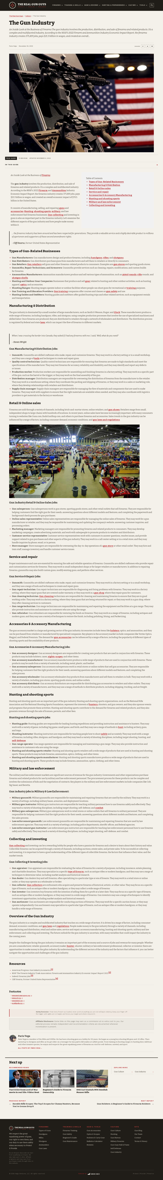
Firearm (43, 190)
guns (62, 208)
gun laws (47, 926)
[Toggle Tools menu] (146, 5)
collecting (58, 215)
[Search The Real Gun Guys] (152, 5)
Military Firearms (117, 1141)
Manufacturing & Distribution (104, 185)
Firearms (56, 5)
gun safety (111, 291)
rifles (106, 257)
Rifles (41, 1138)
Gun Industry (116, 1152)
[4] (57, 979)
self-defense (19, 740)
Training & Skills (72, 5)
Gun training (61, 291)
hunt (120, 727)
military (56, 211)
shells (24, 278)
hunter (70, 946)
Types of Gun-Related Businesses (106, 182)
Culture (132, 5)
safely (104, 734)
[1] (52, 969)
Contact (137, 1138)
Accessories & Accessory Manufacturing (110, 195)
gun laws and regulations (106, 420)
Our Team (138, 1134)
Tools (142, 5)
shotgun (16, 278)
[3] (32, 976)
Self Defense (116, 1148)
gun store (108, 546)
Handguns (43, 1134)
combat (99, 808)
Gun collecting (17, 845)
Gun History (115, 1138)
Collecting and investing (102, 205)
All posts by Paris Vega (30, 1048)
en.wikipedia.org (17, 1003)
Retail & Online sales (100, 188)
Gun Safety (67, 1134)
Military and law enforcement (105, 202)
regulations (63, 926)
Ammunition (59, 190)
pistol (125, 274)
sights (51, 656)
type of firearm (76, 871)
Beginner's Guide (70, 1138)
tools (36, 358)
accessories (17, 211)
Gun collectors (34, 885)
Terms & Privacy (140, 1141)
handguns (96, 257)
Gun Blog (138, 1130)
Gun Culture (116, 1130)
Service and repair (99, 192)
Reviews (90, 1145)
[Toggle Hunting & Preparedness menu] (126, 5)
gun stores (119, 264)
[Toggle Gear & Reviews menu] (100, 5)
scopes (59, 656)
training (131, 288)
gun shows (114, 409)
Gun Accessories (94, 1130)
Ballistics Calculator (95, 1141)
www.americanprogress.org (21, 995)
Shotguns (43, 1141)
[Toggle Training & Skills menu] (82, 5)
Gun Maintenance (70, 1141)
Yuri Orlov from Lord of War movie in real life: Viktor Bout (24, 1091)
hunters (93, 704)
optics (23, 284)
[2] (110, 972)
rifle (139, 274)
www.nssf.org (16, 998)
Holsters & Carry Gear (96, 1138)
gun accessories (62, 637)
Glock (117, 312)
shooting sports (42, 211)
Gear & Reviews (91, 5)
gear (87, 281)
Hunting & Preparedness (113, 5)
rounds (133, 274)
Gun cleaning (46, 596)
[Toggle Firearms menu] (62, 5)
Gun (50, 215)
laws (42, 322)
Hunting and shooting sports (104, 198)
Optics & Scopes (93, 1134)
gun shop (99, 593)
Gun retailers (34, 264)
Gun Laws (43, 1148)
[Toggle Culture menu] (137, 5)
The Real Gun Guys (16, 16)
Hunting (28, 211)
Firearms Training (70, 1130)
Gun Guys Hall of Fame (120, 1145)
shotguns (118, 257)
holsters (114, 630)
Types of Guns (45, 1130)
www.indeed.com (17, 1001)
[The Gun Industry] (81, 103)
